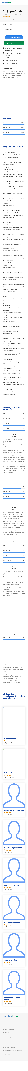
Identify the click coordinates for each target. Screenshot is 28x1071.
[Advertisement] (14, 100)
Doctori (7, 1027)
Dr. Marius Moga (10, 738)
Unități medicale (9, 1029)
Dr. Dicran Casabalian (12, 923)
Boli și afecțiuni (9, 1038)
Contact (7, 1045)
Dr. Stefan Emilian (10, 960)
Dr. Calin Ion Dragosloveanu (14, 810)
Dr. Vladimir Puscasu (11, 885)
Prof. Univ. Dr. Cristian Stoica (12, 998)
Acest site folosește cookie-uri (13, 1050)
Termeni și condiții (10, 1047)
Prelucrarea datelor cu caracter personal (14, 1053)
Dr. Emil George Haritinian (13, 848)
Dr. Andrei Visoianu (11, 773)
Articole (7, 1032)
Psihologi (7, 1035)
